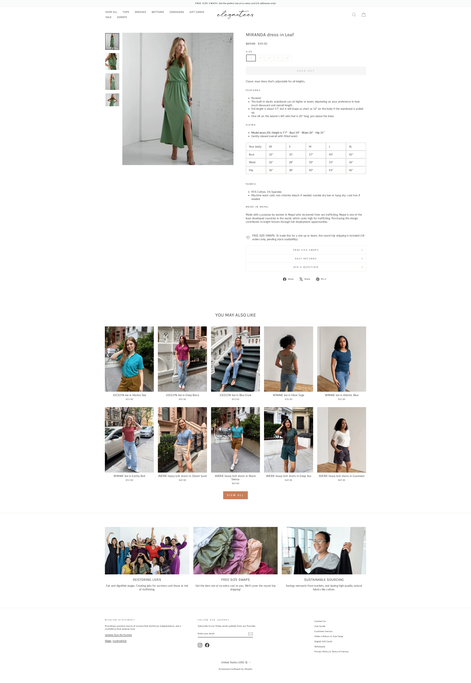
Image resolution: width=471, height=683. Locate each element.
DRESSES (140, 12)
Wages (108, 640)
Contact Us (320, 621)
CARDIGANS (176, 12)
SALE (108, 17)
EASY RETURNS (306, 258)
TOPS (126, 12)
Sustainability (120, 640)
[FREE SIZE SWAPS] (235, 550)
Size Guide (319, 626)
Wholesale (319, 646)
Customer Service (323, 631)
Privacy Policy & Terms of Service (331, 651)
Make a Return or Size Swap (328, 636)
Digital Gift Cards (323, 641)
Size (249, 51)
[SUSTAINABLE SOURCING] (324, 550)
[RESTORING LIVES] (147, 550)
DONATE (122, 17)
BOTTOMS (158, 12)
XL (287, 58)
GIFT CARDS (197, 12)
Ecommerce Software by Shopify (235, 669)
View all (235, 495)
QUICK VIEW (129, 387)
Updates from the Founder (118, 634)
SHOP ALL (111, 12)
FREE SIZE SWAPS (306, 250)
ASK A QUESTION (305, 267)
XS (251, 58)
